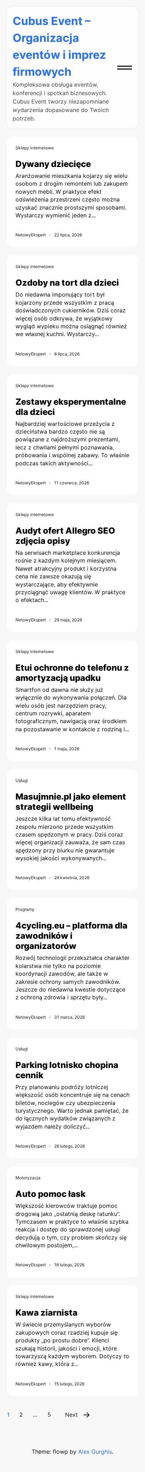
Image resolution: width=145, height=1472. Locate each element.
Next (71, 1414)
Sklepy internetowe (34, 147)
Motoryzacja (27, 1177)
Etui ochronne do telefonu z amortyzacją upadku (72, 673)
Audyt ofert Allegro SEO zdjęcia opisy (65, 536)
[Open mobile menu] (124, 67)
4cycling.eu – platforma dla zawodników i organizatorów (71, 935)
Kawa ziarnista (46, 1313)
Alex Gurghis (95, 1451)
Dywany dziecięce (53, 164)
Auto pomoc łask (50, 1194)
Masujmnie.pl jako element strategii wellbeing (70, 801)
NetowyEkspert (30, 234)
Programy (24, 909)
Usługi (21, 780)
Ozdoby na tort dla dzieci (67, 283)
